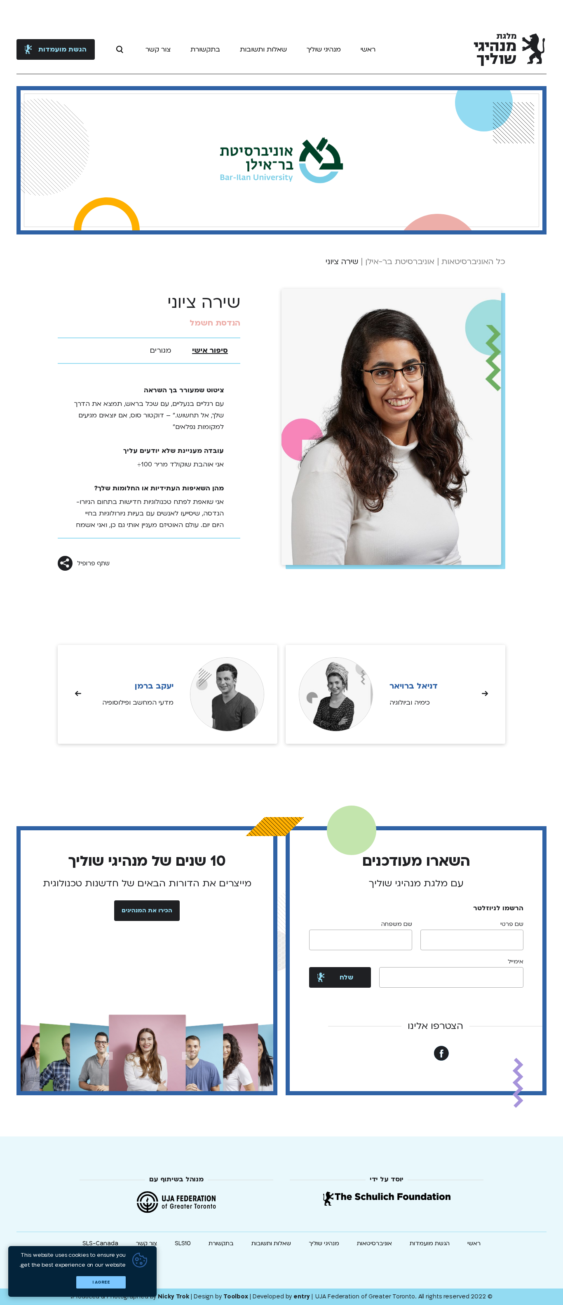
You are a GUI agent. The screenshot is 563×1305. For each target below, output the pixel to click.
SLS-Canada (100, 1243)
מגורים (160, 350)
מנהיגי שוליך (324, 49)
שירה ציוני (342, 261)
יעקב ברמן (154, 686)
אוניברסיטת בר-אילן (399, 261)
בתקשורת (205, 49)
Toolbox (235, 1296)
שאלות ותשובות (263, 49)
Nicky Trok (173, 1296)
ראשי (368, 49)
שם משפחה (396, 924)
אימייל (515, 961)
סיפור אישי (210, 350)
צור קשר (158, 49)
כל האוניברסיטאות (473, 261)
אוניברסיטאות (374, 1243)
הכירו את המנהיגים (147, 910)
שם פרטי (511, 924)
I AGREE (101, 1282)
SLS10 (183, 1243)
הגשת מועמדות (62, 49)
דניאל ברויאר (413, 686)
